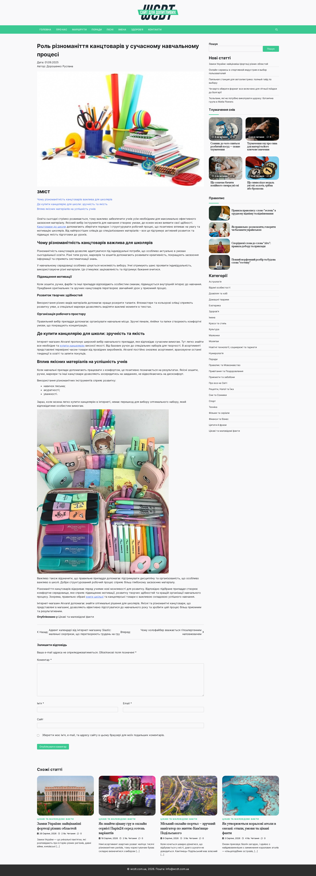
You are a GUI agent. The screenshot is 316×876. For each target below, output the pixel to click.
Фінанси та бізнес (219, 419)
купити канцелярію (72, 345)
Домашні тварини (219, 299)
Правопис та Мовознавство (224, 365)
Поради (97, 29)
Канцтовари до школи (51, 226)
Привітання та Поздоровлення (226, 371)
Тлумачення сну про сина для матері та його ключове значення (262, 146)
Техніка (213, 407)
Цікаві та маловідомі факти (76, 616)
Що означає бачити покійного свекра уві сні (225, 184)
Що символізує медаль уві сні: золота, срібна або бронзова (260, 185)
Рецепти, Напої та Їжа (221, 389)
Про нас (61, 29)
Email (127, 703)
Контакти (154, 29)
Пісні (110, 29)
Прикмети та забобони (222, 377)
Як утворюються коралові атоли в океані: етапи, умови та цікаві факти (249, 828)
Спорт (212, 401)
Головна (45, 29)
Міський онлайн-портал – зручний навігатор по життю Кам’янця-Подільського (187, 828)
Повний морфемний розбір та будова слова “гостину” (254, 261)
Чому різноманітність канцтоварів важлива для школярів (74, 199)
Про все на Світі (218, 383)
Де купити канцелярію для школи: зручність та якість (72, 204)
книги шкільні (95, 596)
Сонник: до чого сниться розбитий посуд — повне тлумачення (225, 146)
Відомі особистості (219, 287)
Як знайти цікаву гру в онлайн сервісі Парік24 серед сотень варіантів (123, 828)
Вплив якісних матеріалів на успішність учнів (66, 208)
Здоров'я (214, 311)
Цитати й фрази (217, 425)
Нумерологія (216, 353)
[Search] (276, 29)
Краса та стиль (217, 323)
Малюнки (214, 335)
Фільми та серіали (219, 413)
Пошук (213, 44)
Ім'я (40, 703)
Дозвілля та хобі (218, 293)
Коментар (44, 659)
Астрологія (215, 281)
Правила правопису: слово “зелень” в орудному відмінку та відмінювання (254, 212)
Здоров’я (137, 29)
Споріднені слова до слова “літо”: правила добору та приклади (251, 245)
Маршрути (79, 29)
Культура (214, 329)
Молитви (214, 341)
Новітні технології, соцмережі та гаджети (233, 347)
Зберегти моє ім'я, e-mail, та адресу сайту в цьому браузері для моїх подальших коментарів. (103, 735)
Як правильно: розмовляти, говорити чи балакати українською (254, 228)
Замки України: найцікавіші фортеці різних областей (238, 63)
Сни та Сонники (218, 395)
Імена (122, 29)
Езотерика (215, 305)
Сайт (40, 719)
